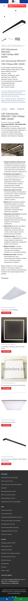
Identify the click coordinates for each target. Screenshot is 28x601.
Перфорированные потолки (9, 531)
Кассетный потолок (7, 481)
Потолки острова (6, 534)
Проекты (3, 567)
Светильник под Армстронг (8, 344)
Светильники (5, 563)
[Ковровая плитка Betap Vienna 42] (26, 50)
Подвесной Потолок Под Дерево (11, 501)
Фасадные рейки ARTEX (8, 543)
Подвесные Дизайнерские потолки (11, 517)
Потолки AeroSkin (6, 513)
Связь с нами (5, 570)
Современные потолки (8, 524)
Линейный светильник (12, 91)
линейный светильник (10, 98)
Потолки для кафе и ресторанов (10, 520)
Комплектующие (6, 560)
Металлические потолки (8, 491)
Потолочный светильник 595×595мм (13, 385)
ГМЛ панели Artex (6, 546)
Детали (12, 109)
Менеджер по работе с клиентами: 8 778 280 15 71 (17, 6)
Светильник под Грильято (14, 92)
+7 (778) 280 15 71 (13, 581)
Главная (3, 45)
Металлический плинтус (8, 556)
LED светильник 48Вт (8, 422)
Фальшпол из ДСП (6, 549)
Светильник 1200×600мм (9, 310)
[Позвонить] (7, 599)
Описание (4, 109)
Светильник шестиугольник (12, 96)
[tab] (4, 109)
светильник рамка (6, 102)
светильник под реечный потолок (15, 100)
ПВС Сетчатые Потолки (8, 495)
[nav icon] (4, 5)
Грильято (4, 488)
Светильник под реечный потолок (10, 94)
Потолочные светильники (14, 45)
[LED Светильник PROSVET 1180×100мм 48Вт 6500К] (23, 50)
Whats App (15, 583)
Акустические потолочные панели (11, 484)
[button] (24, 11)
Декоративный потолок (8, 498)
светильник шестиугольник (18, 102)
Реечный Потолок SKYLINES (9, 477)
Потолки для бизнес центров (9, 527)
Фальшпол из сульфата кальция (10, 553)
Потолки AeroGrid (6, 510)
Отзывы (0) (20, 109)
